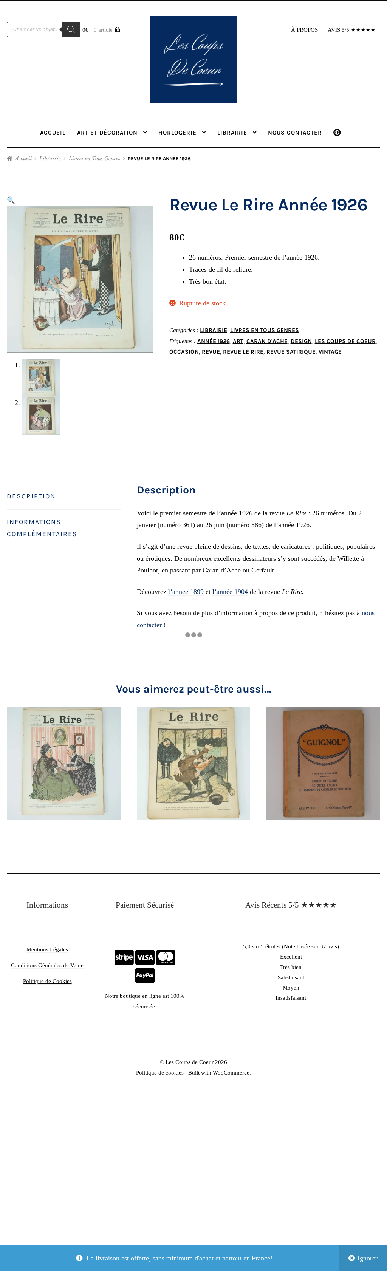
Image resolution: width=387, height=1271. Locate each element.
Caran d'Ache (267, 341)
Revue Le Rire (243, 351)
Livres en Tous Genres (94, 158)
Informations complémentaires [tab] (42, 528)
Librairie (232, 132)
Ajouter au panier (63, 763)
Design (301, 341)
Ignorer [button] (368, 1258)
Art (238, 341)
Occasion (184, 351)
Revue (211, 351)
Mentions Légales (47, 949)
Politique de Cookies (47, 981)
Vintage (330, 351)
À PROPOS (304, 30)
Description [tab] (31, 496)
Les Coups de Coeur (345, 341)
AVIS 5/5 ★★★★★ (351, 30)
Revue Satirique (291, 351)
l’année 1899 (186, 591)
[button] (11, 200)
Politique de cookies (160, 1073)
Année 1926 (213, 341)
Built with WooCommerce (218, 1073)
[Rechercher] (71, 29)
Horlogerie (177, 132)
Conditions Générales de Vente (47, 965)
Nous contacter (295, 132)
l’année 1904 (230, 591)
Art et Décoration (107, 132)
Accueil (52, 132)
